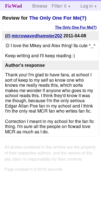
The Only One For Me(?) (57, 18)
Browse (39, 6)
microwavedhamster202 (37, 35)
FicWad (13, 6)
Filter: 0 (59, 6)
